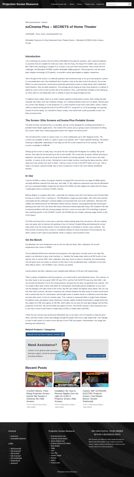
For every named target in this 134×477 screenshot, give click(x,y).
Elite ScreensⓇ (16, 451)
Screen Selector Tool (58, 441)
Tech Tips (54, 453)
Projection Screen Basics (59, 438)
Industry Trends (56, 455)
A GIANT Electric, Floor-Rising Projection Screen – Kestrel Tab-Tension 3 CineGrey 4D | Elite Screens (38, 396)
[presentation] (38, 379)
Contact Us (100, 4)
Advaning (14, 463)
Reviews (44, 22)
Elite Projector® (16, 456)
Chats (53, 448)
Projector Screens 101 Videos (61, 443)
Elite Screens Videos (40, 404)
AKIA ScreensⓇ (16, 448)
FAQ (52, 450)
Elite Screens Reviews (32, 22)
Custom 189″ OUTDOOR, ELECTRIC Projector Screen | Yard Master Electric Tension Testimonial (95, 396)
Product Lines (90, 4)
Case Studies (55, 445)
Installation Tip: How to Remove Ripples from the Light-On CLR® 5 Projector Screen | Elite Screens (66, 396)
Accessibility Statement (18, 438)
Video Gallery (31, 407)
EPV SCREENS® (16, 458)
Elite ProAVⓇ (15, 453)
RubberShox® (15, 460)
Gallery (53, 460)
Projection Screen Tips (58, 436)
